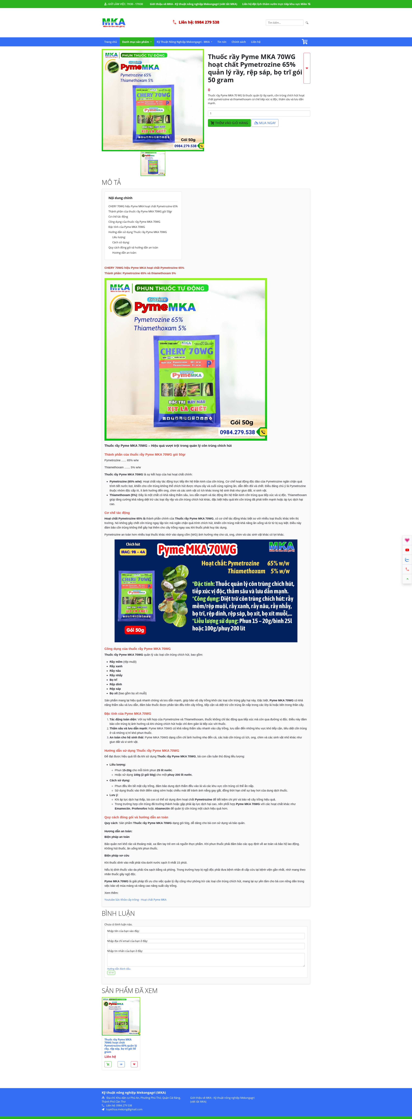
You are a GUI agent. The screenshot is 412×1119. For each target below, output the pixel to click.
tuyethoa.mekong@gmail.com (124, 1109)
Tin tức (221, 42)
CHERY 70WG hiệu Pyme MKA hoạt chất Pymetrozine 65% (143, 206)
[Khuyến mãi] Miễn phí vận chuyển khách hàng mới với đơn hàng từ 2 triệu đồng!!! (296, 4)
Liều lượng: (119, 237)
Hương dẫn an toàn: (124, 252)
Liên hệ (255, 42)
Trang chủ (110, 42)
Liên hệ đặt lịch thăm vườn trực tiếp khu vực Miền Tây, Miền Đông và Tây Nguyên (186, 4)
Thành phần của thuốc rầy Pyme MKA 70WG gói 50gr (140, 211)
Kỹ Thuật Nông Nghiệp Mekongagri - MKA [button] (183, 42)
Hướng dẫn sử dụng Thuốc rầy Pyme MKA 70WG (137, 232)
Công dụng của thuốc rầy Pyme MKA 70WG (134, 222)
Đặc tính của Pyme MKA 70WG (126, 227)
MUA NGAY (267, 123)
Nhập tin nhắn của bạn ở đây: (125, 951)
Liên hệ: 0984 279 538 (198, 22)
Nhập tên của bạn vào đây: (123, 931)
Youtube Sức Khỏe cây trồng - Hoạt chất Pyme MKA (135, 899)
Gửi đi (111, 973)
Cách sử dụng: (121, 242)
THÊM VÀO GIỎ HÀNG (231, 123)
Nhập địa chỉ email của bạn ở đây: (127, 941)
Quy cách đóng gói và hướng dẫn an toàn (133, 247)
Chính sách (239, 42)
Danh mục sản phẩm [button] (136, 42)
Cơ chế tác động (118, 216)
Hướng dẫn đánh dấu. (119, 968)
